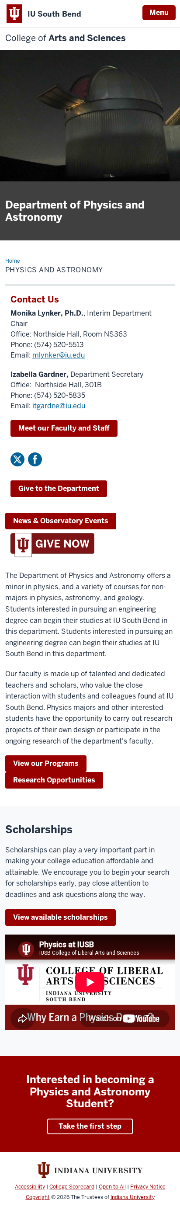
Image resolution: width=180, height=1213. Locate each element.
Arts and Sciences (65, 38)
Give (58, 488)
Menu (159, 12)
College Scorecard (71, 1186)
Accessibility (30, 1186)
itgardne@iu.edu (58, 405)
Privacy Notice (148, 1186)
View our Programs (46, 763)
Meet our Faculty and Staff (64, 428)
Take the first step (90, 1126)
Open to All (112, 1186)
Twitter (17, 459)
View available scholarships (60, 917)
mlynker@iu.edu (58, 355)
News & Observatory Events (60, 520)
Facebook (35, 459)
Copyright (38, 1197)
